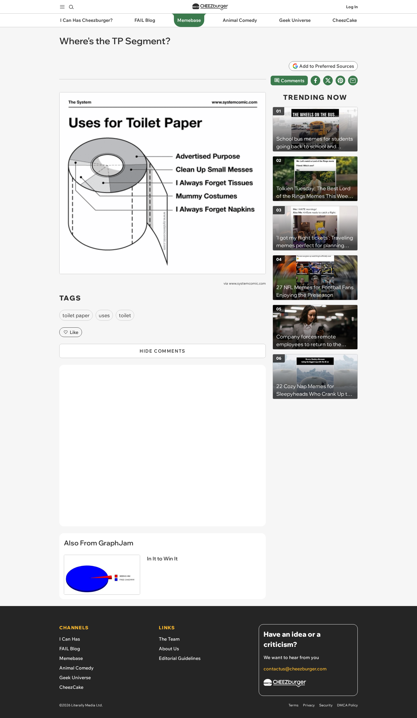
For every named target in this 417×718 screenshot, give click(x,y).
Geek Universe (75, 677)
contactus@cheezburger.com (295, 669)
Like (74, 332)
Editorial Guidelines (180, 658)
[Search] (71, 7)
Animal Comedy (76, 668)
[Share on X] (328, 80)
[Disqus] (162, 449)
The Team (169, 639)
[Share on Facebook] (315, 80)
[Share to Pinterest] (340, 80)
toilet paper (76, 315)
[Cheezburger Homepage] (210, 7)
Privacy (309, 705)
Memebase (71, 658)
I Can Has (69, 639)
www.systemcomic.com (247, 283)
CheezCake (71, 687)
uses (104, 315)
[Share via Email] (353, 80)
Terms (293, 705)
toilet (125, 315)
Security (325, 705)
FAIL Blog (69, 648)
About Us (169, 648)
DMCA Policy (347, 705)
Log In (352, 6)
